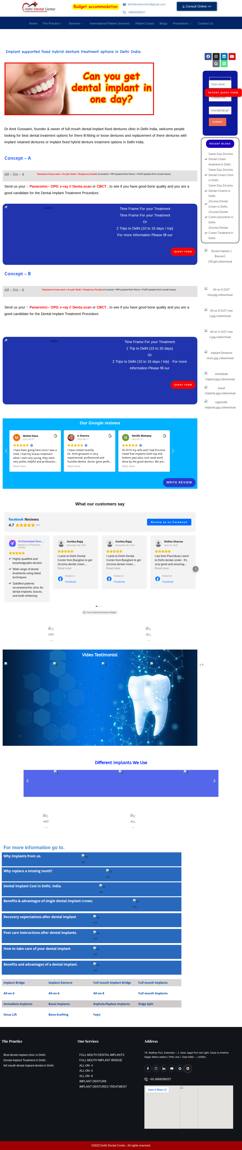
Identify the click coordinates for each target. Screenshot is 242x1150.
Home (33, 23)
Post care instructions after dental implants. (40, 932)
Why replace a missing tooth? (28, 871)
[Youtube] (171, 1068)
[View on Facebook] (61, 543)
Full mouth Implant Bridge (112, 983)
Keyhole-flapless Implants (111, 1004)
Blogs (163, 23)
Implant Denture (60, 983)
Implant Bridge (14, 983)
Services (74, 23)
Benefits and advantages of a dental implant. (41, 964)
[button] (173, 451)
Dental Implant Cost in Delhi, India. (32, 886)
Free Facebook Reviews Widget (101, 612)
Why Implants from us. (22, 856)
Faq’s (96, 1015)
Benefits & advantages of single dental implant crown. (48, 901)
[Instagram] (155, 1068)
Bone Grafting (58, 1015)
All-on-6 (54, 993)
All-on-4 (9, 993)
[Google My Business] (179, 1068)
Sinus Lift (10, 1015)
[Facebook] (147, 1068)
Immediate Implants (18, 1004)
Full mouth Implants (153, 983)
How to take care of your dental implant (37, 948)
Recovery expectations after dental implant (40, 917)
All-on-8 (98, 993)
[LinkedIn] (163, 1068)
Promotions (181, 23)
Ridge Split (145, 1004)
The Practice (51, 23)
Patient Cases (144, 23)
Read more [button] (19, 466)
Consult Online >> (198, 6)
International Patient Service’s (110, 23)
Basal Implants (59, 1004)
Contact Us (205, 23)
